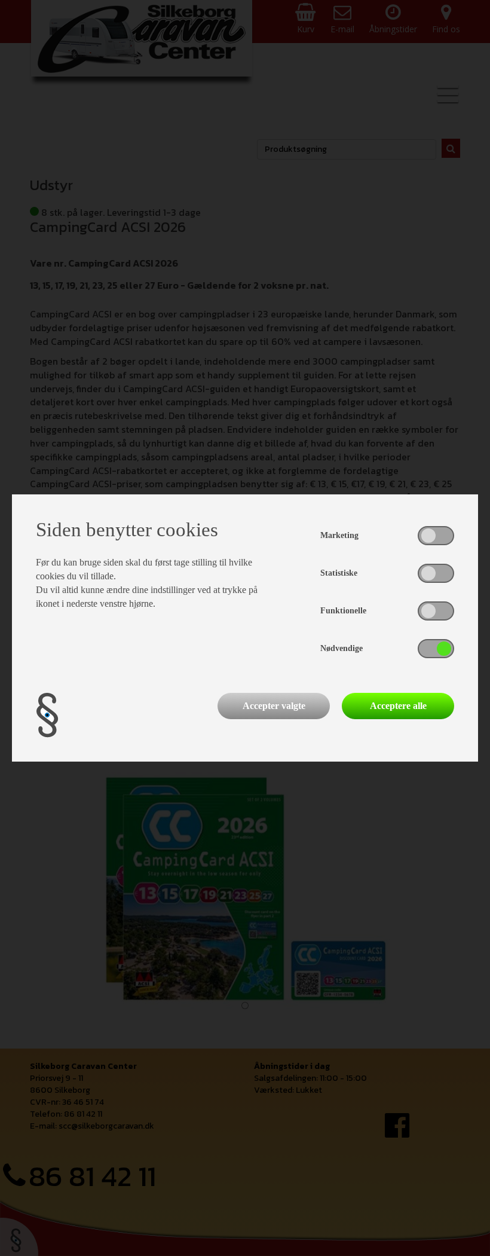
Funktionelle (343, 610)
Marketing (339, 535)
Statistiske (338, 573)
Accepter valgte (274, 706)
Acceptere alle (398, 706)
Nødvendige (341, 648)
